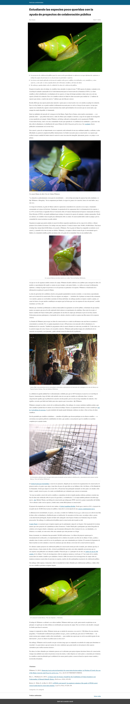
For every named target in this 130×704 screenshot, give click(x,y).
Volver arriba (97, 696)
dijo (35, 500)
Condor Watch (33, 524)
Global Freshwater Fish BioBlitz (40, 484)
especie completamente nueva (86, 509)
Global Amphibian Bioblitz (67, 506)
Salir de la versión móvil (65, 701)
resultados (87, 124)
